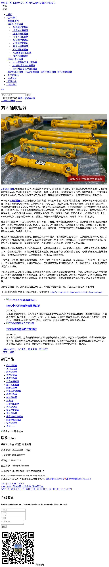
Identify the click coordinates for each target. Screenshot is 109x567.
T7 (69, 489)
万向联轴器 (15, 200)
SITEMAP (11, 483)
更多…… (10, 426)
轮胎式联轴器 (12, 410)
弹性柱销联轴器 (20, 46)
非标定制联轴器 (31, 72)
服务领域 (11, 78)
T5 (62, 489)
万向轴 (4, 189)
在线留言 (42, 349)
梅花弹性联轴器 (20, 40)
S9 (38, 489)
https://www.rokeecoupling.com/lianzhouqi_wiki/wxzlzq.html (76, 292)
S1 (8, 489)
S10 (42, 489)
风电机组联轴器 (47, 72)
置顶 (4, 352)
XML (3, 483)
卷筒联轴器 (11, 394)
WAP (3, 489)
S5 (23, 489)
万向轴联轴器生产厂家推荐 (21, 329)
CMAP (21, 483)
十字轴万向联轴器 (14, 416)
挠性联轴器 (11, 423)
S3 (15, 489)
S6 (27, 489)
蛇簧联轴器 (11, 388)
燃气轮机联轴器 (64, 72)
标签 (9, 486)
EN (2, 89)
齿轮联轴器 (11, 407)
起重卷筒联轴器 (20, 34)
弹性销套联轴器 (20, 49)
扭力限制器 (12, 75)
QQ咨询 (21, 349)
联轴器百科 (30, 98)
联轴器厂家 (37, 486)
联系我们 (11, 85)
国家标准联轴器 (14, 24)
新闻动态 (11, 81)
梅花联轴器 (11, 378)
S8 (34, 489)
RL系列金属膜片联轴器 (23, 65)
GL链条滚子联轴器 (21, 53)
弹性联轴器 (11, 365)
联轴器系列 (12, 21)
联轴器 (10, 189)
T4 (58, 489)
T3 (54, 489)
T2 (50, 489)
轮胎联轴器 (11, 397)
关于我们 (11, 18)
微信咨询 (31, 349)
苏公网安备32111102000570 (78, 479)
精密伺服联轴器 (14, 72)
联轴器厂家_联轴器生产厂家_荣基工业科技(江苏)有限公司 (28, 3)
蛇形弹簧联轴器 (13, 420)
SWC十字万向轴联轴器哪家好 (23, 305)
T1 (46, 489)
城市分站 (26, 486)
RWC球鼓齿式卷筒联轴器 (24, 69)
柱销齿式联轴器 (20, 43)
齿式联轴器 (11, 375)
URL (3, 486)
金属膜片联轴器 (20, 30)
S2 (12, 489)
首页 (9, 14)
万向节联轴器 (12, 381)
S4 (19, 489)
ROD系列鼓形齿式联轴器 (24, 62)
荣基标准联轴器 (14, 59)
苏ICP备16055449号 (55, 479)
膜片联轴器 (11, 372)
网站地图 (16, 486)
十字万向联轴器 (20, 37)
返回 (11, 352)
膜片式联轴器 (12, 385)
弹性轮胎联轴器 (20, 56)
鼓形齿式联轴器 (20, 27)
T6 (65, 489)
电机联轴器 (11, 413)
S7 (30, 489)
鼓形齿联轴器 (12, 404)
